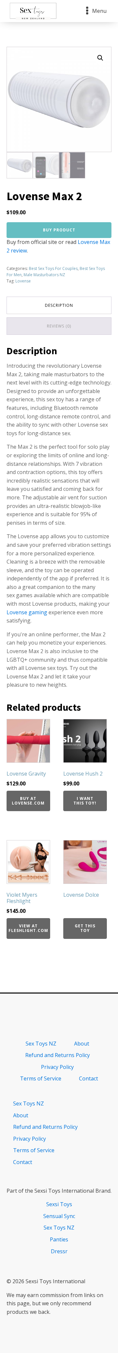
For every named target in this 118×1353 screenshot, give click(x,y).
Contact (88, 1078)
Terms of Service (40, 1078)
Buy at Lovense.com (28, 801)
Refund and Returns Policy (57, 1055)
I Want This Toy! (84, 801)
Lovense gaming (27, 612)
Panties (59, 1239)
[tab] (59, 305)
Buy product (59, 230)
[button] (100, 58)
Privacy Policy (57, 1067)
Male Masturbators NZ (44, 275)
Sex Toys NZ (41, 1043)
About (81, 1043)
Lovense (23, 281)
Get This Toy (85, 928)
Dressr (59, 1251)
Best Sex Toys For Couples (53, 268)
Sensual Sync (59, 1216)
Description (59, 305)
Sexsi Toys (59, 1204)
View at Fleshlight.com (28, 928)
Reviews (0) (59, 326)
